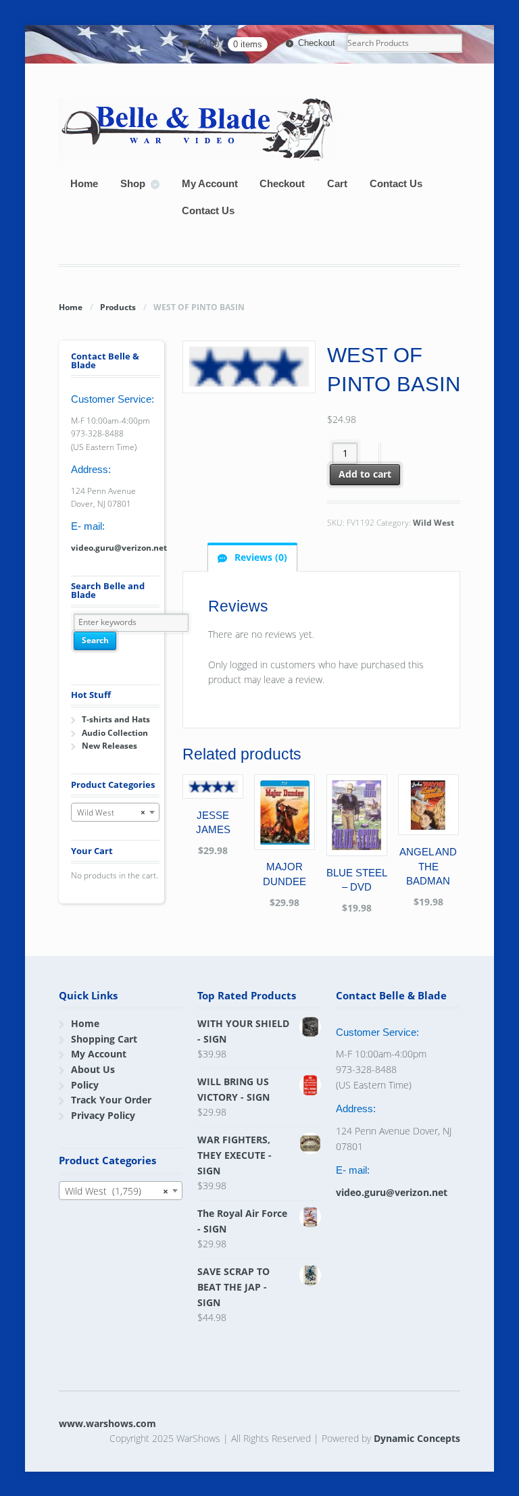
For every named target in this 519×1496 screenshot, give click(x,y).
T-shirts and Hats (116, 719)
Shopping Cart (104, 1038)
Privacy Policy (103, 1115)
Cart (337, 183)
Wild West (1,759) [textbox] (116, 1191)
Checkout (316, 43)
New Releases (109, 745)
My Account (210, 183)
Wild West (433, 522)
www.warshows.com (107, 1423)
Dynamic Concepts (417, 1438)
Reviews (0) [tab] (259, 557)
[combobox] (115, 812)
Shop (132, 183)
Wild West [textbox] (111, 812)
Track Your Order (111, 1099)
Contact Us (396, 183)
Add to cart (365, 474)
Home (84, 183)
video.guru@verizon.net (119, 547)
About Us (93, 1069)
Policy (85, 1084)
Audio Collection (115, 733)
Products (118, 307)
